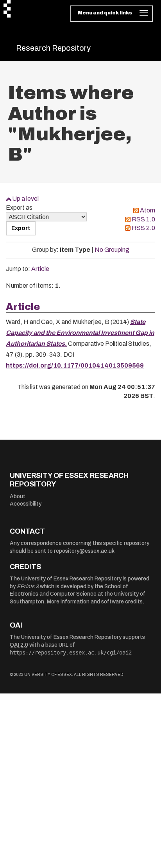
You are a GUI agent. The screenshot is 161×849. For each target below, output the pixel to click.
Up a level (25, 198)
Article (40, 268)
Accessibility (25, 504)
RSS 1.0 (143, 219)
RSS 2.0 (143, 228)
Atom (147, 210)
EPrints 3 (28, 586)
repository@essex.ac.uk (84, 551)
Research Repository (53, 48)
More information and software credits (95, 602)
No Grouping (112, 249)
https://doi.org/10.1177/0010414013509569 (75, 365)
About (17, 496)
